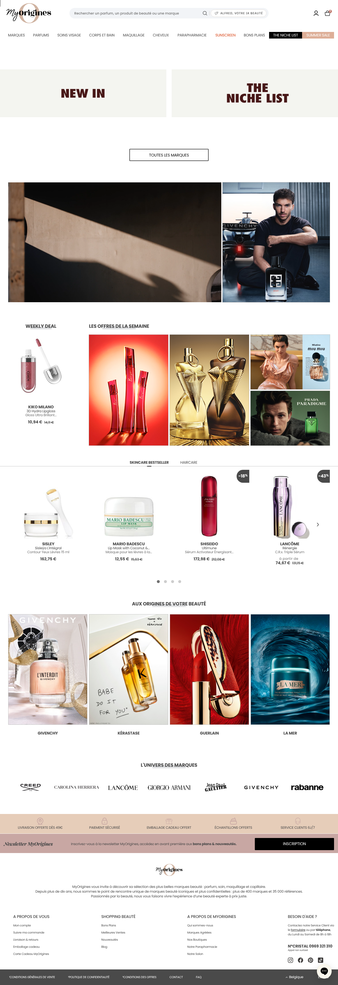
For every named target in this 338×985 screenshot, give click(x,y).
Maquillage (133, 35)
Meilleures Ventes (113, 932)
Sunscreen (225, 35)
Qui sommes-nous (200, 925)
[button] (317, 524)
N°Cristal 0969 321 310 (310, 946)
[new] (83, 93)
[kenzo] (215, 787)
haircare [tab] (189, 462)
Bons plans (254, 35)
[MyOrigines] (28, 13)
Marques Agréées (199, 932)
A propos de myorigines (211, 917)
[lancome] (122, 787)
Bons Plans (108, 925)
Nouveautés (109, 939)
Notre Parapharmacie (202, 947)
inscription (294, 844)
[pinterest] (310, 960)
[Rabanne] (307, 787)
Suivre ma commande (28, 932)
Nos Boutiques (197, 939)
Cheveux (161, 35)
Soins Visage (69, 35)
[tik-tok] (320, 960)
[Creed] (30, 787)
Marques (16, 35)
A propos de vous (31, 917)
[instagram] (290, 960)
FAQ (198, 977)
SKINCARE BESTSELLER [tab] (149, 462)
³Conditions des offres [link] (139, 977)
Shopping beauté (118, 917)
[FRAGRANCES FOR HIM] (255, 93)
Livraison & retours (25, 939)
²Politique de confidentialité (89, 977)
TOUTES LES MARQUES (169, 155)
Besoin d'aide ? (302, 917)
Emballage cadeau (26, 947)
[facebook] (300, 960)
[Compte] (316, 13)
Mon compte (22, 925)
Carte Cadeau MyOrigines (31, 954)
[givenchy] (261, 787)
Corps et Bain (102, 35)
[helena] (76, 787)
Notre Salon (195, 954)
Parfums (41, 35)
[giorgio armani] (169, 787)
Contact (176, 977)
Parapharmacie (191, 35)
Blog (104, 947)
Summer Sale (318, 35)
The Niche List (285, 35)
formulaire (298, 930)
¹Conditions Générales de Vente (32, 977)
